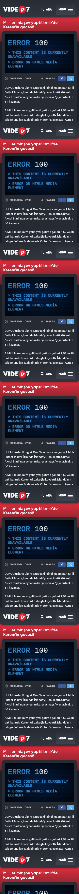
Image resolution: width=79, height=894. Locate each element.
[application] (39, 447)
